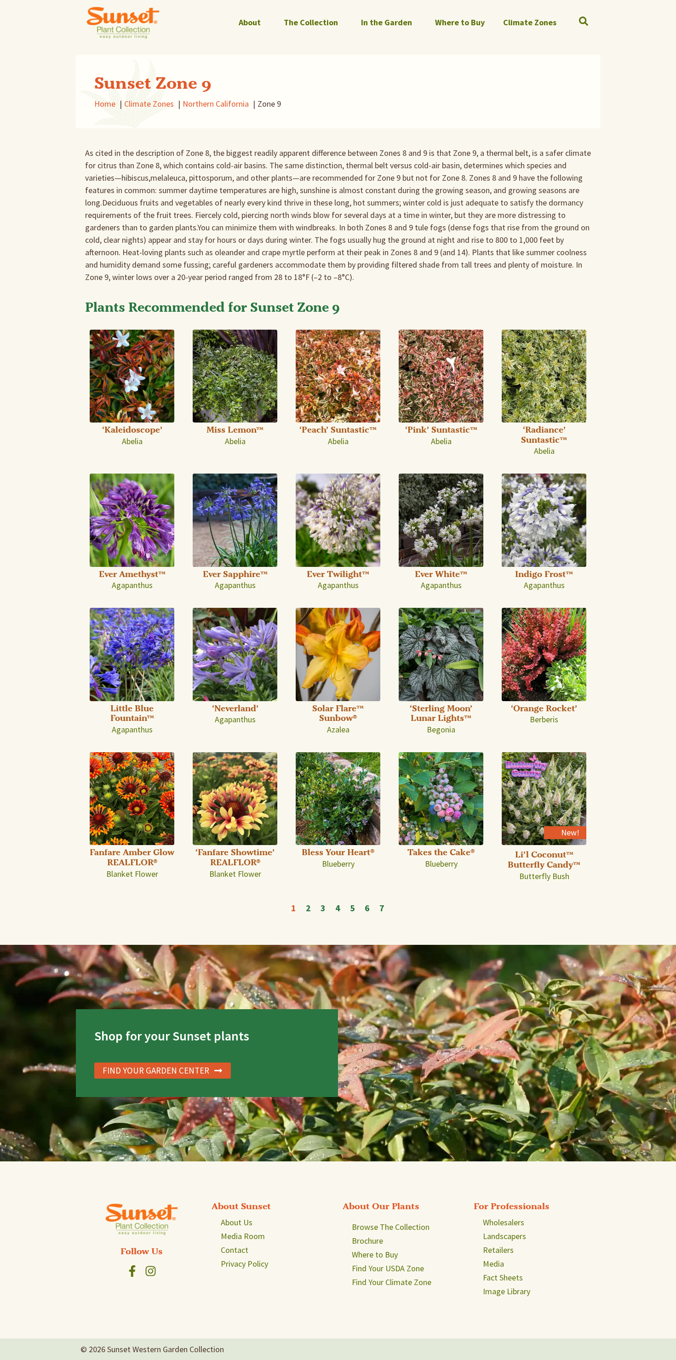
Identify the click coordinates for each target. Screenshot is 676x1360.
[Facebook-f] (132, 1271)
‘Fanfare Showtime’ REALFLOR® (235, 857)
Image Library (506, 1291)
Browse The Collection (391, 1227)
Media (493, 1263)
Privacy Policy (244, 1263)
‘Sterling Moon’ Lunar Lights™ (441, 713)
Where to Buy (460, 22)
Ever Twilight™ (338, 574)
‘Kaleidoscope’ (132, 429)
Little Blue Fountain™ (132, 713)
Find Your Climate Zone (391, 1282)
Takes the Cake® (441, 852)
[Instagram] (150, 1271)
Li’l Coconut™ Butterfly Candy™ (544, 859)
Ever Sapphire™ (235, 574)
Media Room (243, 1236)
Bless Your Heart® (338, 852)
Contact (234, 1250)
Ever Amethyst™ (132, 574)
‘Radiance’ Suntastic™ (544, 434)
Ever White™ (441, 574)
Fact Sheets (503, 1277)
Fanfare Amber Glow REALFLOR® (132, 857)
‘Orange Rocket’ (544, 708)
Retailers (498, 1250)
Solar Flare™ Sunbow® (338, 713)
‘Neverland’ (235, 708)
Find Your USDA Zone (388, 1268)
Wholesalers (503, 1222)
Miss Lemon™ (235, 429)
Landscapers (504, 1236)
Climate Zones (529, 22)
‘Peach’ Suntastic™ (338, 429)
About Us (236, 1222)
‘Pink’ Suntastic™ (441, 429)
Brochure (367, 1240)
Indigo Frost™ (544, 574)
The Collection (311, 22)
